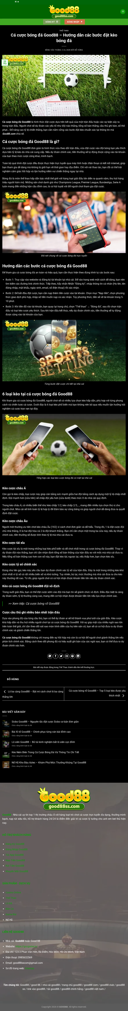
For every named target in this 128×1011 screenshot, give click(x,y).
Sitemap (29, 968)
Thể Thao (64, 31)
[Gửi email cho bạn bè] (66, 656)
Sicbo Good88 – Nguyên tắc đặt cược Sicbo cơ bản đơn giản (45, 721)
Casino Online (13, 892)
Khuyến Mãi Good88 (17, 871)
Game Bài (11, 914)
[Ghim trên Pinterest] (72, 656)
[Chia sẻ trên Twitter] (61, 656)
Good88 (6, 814)
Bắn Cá (10, 908)
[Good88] (64, 11)
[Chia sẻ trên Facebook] (55, 656)
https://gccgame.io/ (27, 946)
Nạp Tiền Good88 (15, 860)
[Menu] (122, 11)
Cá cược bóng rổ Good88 (42, 603)
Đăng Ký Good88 (15, 844)
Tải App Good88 (15, 854)
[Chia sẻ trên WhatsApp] (49, 656)
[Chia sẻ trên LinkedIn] (78, 656)
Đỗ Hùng (79, 50)
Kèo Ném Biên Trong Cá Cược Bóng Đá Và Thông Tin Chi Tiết (45, 752)
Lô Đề (9, 903)
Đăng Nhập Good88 (16, 849)
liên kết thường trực (85, 667)
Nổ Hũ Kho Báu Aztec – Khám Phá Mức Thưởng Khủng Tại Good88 (49, 762)
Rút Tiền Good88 (15, 865)
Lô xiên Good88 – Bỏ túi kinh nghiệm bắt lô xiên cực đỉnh (43, 742)
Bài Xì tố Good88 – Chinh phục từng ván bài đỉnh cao (41, 731)
